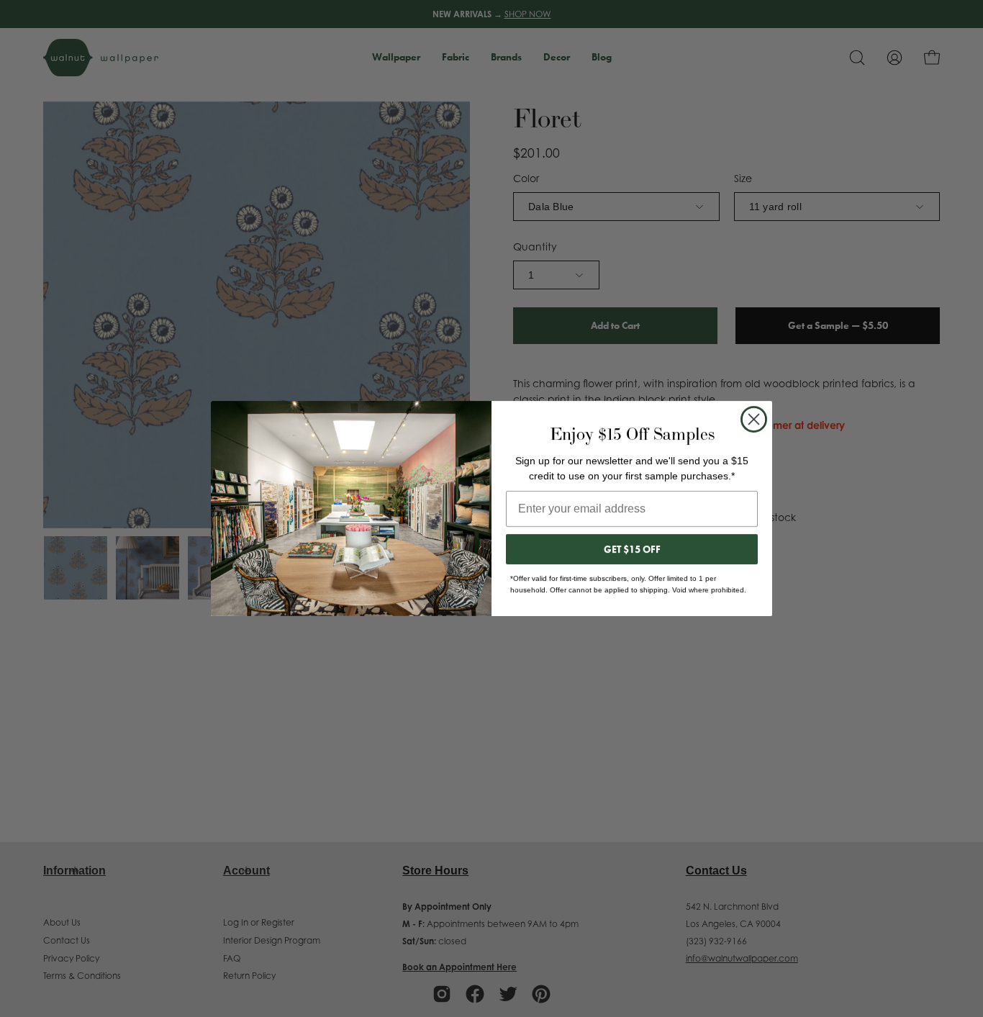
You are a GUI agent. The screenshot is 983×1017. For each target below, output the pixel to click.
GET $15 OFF (632, 549)
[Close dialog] (753, 419)
